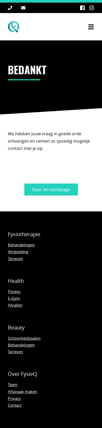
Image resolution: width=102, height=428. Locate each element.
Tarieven (15, 258)
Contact (14, 405)
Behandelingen (21, 244)
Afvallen (15, 305)
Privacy (14, 398)
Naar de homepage (51, 189)
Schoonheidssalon (24, 338)
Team (13, 384)
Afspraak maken (22, 391)
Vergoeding (18, 251)
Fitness (14, 291)
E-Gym (14, 298)
